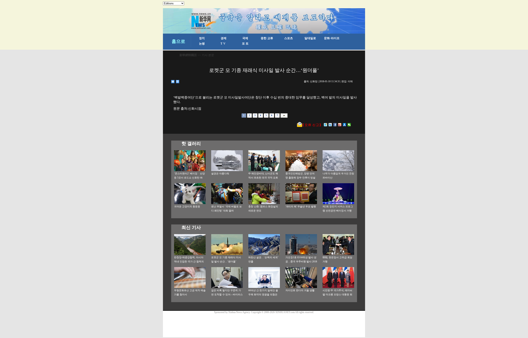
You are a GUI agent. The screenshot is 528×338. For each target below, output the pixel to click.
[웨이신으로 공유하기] (349, 124)
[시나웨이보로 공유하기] (340, 124)
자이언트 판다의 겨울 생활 (300, 290)
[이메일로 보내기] (173, 81)
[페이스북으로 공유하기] (335, 124)
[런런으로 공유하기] (344, 124)
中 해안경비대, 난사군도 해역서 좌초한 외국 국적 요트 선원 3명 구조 (263, 177)
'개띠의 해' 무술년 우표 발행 (300, 206)
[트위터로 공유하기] (330, 124)
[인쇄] (177, 81)
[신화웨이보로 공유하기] (325, 124)
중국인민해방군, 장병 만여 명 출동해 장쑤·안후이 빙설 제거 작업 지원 (300, 177)
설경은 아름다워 (220, 173)
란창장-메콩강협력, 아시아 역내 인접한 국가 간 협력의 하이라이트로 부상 (189, 261)
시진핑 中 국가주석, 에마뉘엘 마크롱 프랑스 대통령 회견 (337, 294)
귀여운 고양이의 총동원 (187, 206)
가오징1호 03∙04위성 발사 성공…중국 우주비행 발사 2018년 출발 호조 (301, 261)
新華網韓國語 (188, 55)
